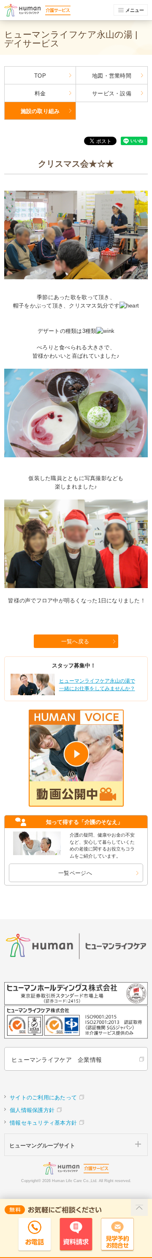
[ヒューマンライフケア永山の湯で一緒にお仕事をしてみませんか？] (75, 693)
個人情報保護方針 (32, 1110)
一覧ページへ (75, 873)
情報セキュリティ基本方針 (43, 1123)
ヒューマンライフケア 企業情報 (56, 1059)
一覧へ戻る (75, 641)
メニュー (134, 10)
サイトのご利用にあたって (43, 1097)
